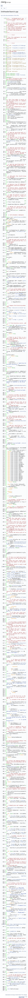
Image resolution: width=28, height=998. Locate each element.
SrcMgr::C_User (17, 312)
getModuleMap (15, 984)
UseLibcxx (18, 545)
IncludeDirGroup (12, 82)
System (8, 391)
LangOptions (13, 931)
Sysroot (19, 936)
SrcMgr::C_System (17, 319)
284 (2, 566)
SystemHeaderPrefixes (13, 961)
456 (2, 924)
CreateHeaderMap (15, 346)
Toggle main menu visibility (2, 5)
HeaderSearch (11, 114)
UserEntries (11, 941)
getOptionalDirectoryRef (15, 983)
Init (19, 934)
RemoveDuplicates (20, 566)
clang (17, 73)
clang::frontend (20, 75)
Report (22, 298)
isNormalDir (20, 589)
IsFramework (18, 948)
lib (1, 8)
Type (10, 312)
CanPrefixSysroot (18, 217)
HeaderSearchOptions (15, 927)
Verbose (10, 936)
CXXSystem (11, 547)
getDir (9, 594)
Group (10, 948)
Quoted (17, 310)
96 (2, 217)
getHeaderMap (14, 617)
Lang (11, 539)
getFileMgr (22, 981)
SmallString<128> (13, 977)
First (13, 571)
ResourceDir (15, 407)
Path (20, 951)
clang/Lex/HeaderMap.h (18, 52)
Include (13, 800)
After (22, 853)
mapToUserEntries (11, 766)
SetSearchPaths (16, 872)
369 (2, 745)
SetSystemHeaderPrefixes (19, 879)
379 (2, 766)
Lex (4, 8)
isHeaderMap (22, 609)
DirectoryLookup (16, 585)
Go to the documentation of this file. (10, 15)
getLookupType (21, 664)
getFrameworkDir (17, 604)
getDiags (16, 298)
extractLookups (10, 745)
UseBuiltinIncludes (19, 399)
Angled (8, 311)
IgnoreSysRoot (16, 946)
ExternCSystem (21, 437)
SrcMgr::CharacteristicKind (15, 307)
